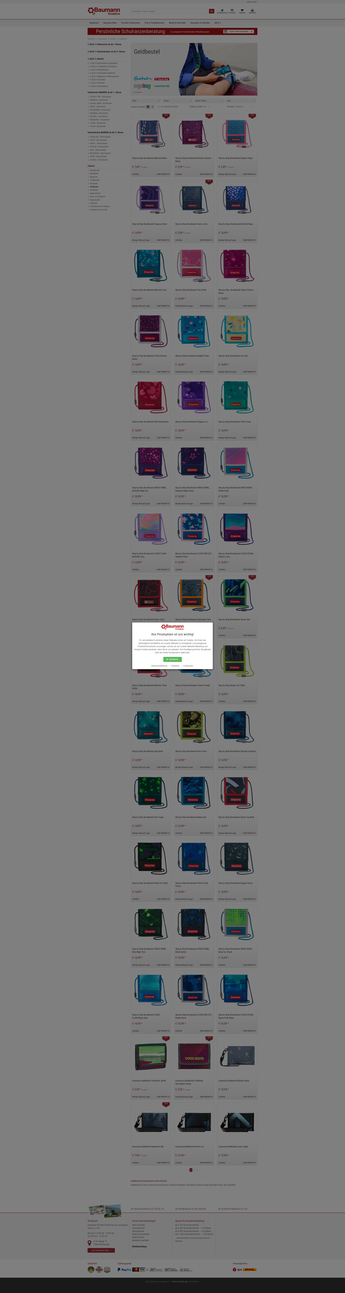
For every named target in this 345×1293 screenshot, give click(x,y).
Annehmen (173, 659)
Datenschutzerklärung (159, 666)
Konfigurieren (188, 666)
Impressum (175, 666)
